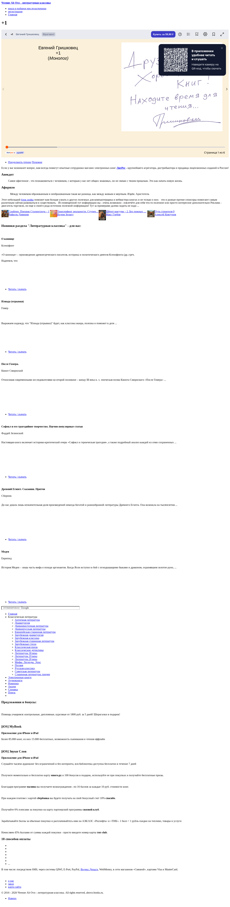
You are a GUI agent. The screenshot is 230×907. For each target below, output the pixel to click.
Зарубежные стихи (25, 644)
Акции (12, 686)
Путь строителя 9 (164, 211)
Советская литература (27, 671)
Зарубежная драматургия (29, 635)
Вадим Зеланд (65, 214)
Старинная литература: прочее (32, 674)
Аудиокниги (15, 680)
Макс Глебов (113, 214)
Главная (12, 613)
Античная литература (27, 619)
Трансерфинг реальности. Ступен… (78, 211)
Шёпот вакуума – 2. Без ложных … (126, 211)
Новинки (13, 683)
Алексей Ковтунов (165, 214)
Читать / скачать (17, 289)
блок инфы (27, 199)
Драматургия (22, 622)
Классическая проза (26, 647)
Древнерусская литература (30, 629)
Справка (13, 689)
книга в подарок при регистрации (27, 8)
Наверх (12, 898)
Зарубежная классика (27, 638)
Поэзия (19, 665)
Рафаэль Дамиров (19, 214)
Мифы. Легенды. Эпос (28, 662)
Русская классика (25, 668)
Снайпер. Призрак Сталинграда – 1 (29, 211)
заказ (11, 883)
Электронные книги (19, 677)
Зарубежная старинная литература (34, 641)
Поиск (11, 692)
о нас (11, 880)
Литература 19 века (26, 656)
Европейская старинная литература (35, 632)
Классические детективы (29, 650)
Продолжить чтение (19, 162)
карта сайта (14, 886)
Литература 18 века (26, 653)
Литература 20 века (26, 659)
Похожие (37, 162)
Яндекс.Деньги (89, 869)
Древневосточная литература (31, 626)
